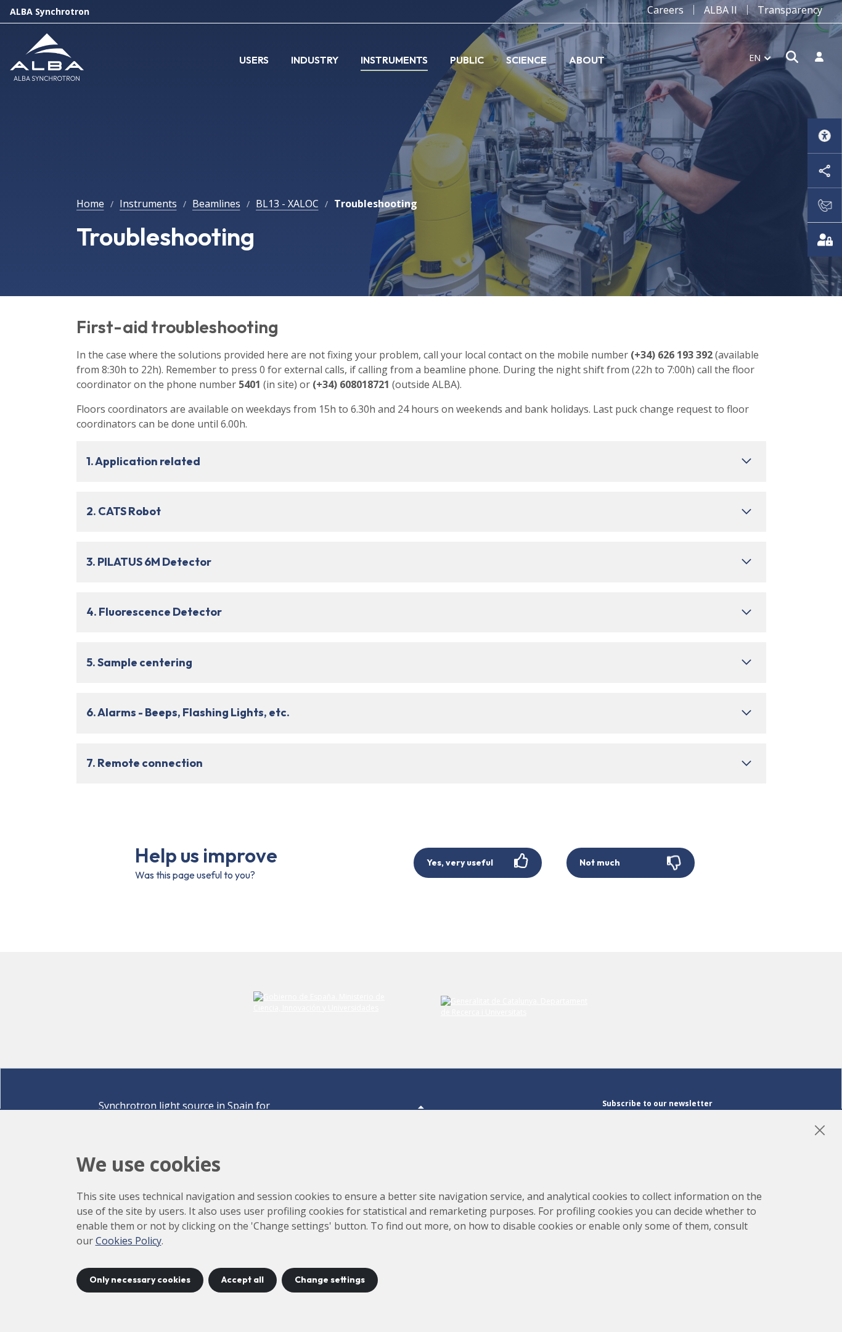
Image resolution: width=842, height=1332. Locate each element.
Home (90, 203)
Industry (314, 60)
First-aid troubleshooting (177, 326)
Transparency (790, 10)
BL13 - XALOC (287, 203)
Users (254, 60)
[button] (421, 461)
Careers (665, 10)
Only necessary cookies (139, 1279)
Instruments (394, 60)
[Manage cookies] (824, 239)
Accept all (242, 1279)
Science (526, 60)
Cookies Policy (128, 1240)
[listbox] (760, 57)
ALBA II (720, 10)
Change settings (330, 1279)
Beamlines (216, 203)
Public (467, 60)
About (587, 60)
